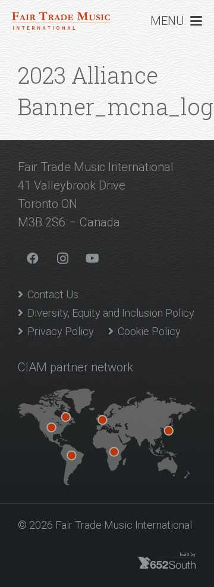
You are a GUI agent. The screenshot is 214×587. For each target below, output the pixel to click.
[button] (176, 21)
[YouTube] (92, 258)
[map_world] (107, 437)
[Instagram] (62, 258)
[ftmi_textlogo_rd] (61, 21)
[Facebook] (33, 258)
